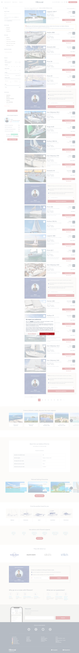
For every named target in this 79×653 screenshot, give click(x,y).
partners (31, 321)
